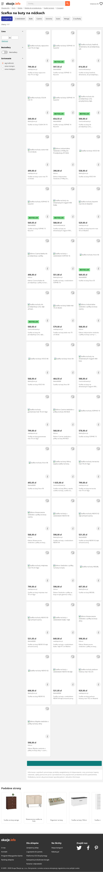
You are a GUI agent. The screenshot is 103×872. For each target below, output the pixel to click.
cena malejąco (10, 69)
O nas (3, 848)
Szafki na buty (49, 8)
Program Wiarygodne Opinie (11, 856)
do (10, 38)
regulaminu (62, 868)
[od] (5, 38)
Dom (13, 8)
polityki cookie (75, 868)
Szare (58, 19)
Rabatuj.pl (55, 852)
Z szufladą (77, 19)
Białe (31, 19)
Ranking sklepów (7, 860)
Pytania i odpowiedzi (34, 864)
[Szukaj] (47, 2)
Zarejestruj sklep (32, 848)
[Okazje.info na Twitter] (79, 848)
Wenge (66, 19)
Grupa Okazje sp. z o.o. (20, 868)
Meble (20, 8)
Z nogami (60, 8)
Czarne (39, 19)
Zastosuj (5, 41)
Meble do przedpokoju (33, 8)
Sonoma (49, 19)
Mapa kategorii (57, 848)
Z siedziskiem (20, 19)
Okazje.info (5, 8)
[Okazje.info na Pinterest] (96, 848)
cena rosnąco (10, 66)
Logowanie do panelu (34, 852)
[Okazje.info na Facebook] (88, 848)
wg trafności (9, 63)
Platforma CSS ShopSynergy (36, 856)
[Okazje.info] (14, 4)
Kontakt (4, 852)
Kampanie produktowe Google (37, 860)
